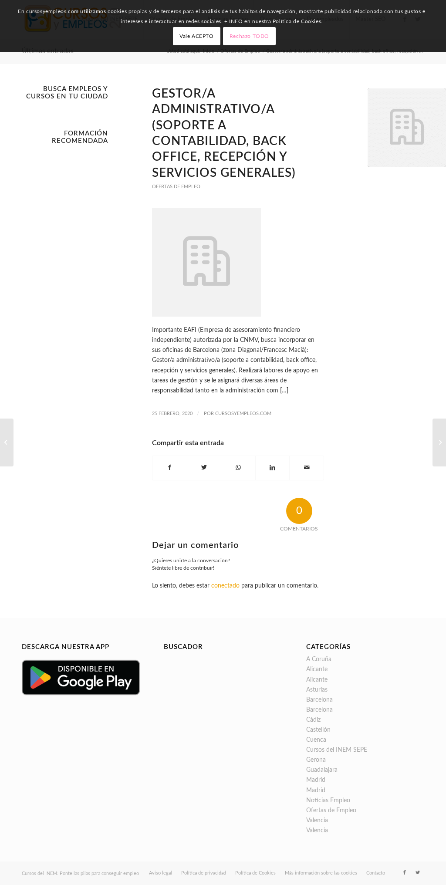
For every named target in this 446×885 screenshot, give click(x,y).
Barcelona (319, 700)
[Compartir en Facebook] (169, 468)
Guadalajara (322, 770)
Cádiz (313, 720)
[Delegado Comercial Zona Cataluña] (439, 442)
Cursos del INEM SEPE (336, 750)
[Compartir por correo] (307, 468)
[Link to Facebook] (404, 872)
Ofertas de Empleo (176, 186)
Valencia (317, 820)
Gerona (316, 760)
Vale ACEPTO (196, 36)
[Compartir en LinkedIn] (273, 468)
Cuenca (316, 740)
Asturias (317, 690)
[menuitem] (160, 873)
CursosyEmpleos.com (243, 413)
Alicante (317, 669)
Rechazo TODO (249, 36)
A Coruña (318, 659)
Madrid (315, 780)
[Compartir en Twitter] (204, 468)
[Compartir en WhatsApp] (238, 468)
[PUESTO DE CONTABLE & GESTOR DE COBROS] (7, 442)
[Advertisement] (65, 279)
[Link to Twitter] (417, 872)
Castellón (318, 730)
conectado (225, 586)
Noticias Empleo (328, 800)
